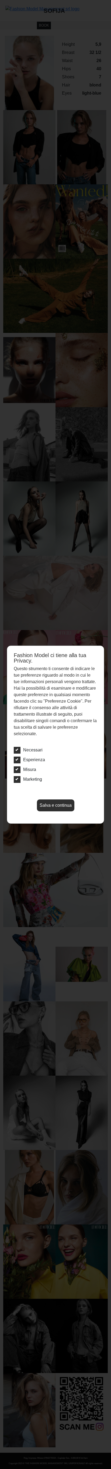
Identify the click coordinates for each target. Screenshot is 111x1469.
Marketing (32, 779)
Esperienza (34, 759)
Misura (29, 769)
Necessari (33, 750)
